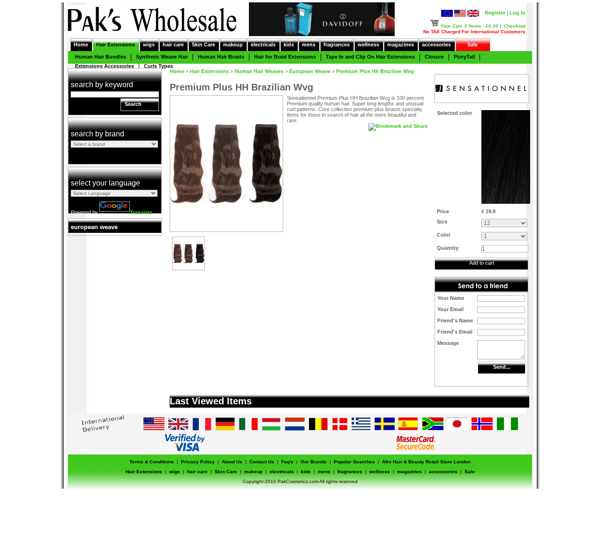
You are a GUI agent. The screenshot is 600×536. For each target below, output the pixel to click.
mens (308, 44)
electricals (263, 44)
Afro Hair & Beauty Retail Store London (426, 461)
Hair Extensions (115, 44)
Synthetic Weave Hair (162, 57)
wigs (149, 44)
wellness (368, 44)
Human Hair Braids (221, 57)
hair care (173, 44)
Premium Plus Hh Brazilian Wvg (375, 71)
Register (495, 12)
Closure (434, 57)
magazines (400, 44)
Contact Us (261, 461)
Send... (501, 367)
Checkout (514, 26)
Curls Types (158, 66)
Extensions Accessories (104, 66)
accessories (436, 44)
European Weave (309, 71)
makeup (233, 44)
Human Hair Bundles (100, 57)
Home (81, 44)
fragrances (336, 44)
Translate (141, 212)
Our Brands (313, 461)
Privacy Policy (198, 461)
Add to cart (481, 263)
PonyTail (464, 57)
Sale (472, 44)
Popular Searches (354, 461)
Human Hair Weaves (259, 71)
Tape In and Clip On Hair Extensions (370, 57)
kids (289, 44)
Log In (517, 12)
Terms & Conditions (151, 461)
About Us (232, 461)
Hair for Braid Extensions (285, 57)
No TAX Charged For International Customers (474, 31)
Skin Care (203, 44)
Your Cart (451, 26)
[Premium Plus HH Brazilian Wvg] (188, 268)
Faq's (287, 461)
